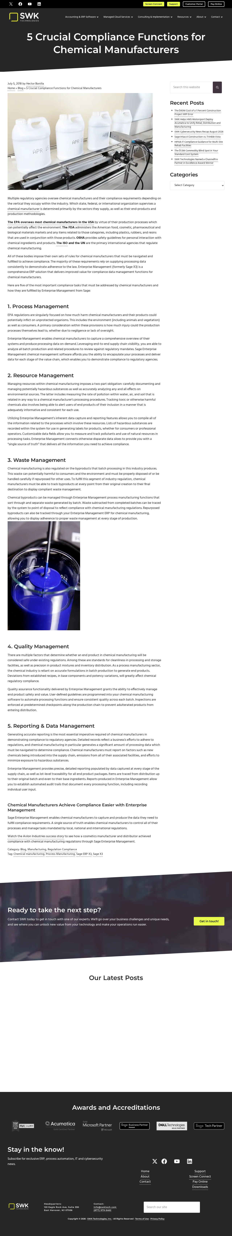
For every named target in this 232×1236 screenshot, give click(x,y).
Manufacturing (37, 849)
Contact (145, 1181)
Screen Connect (153, 4)
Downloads (200, 1187)
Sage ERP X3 (84, 854)
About (145, 1176)
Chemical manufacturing (29, 854)
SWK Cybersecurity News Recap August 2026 (199, 132)
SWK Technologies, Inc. (99, 1218)
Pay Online (216, 4)
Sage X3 (98, 854)
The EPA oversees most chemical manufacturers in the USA (51, 222)
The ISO (62, 243)
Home (11, 88)
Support (173, 4)
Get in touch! (209, 921)
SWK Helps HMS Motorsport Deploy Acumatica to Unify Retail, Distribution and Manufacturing (198, 123)
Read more (24, 1079)
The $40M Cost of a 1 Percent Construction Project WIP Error (198, 112)
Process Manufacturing (60, 854)
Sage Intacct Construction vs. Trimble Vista (198, 137)
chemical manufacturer (24, 209)
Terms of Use (142, 1218)
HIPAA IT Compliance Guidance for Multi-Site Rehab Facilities (199, 144)
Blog (20, 88)
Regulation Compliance (62, 849)
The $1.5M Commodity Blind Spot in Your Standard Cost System (196, 152)
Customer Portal (194, 4)
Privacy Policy (157, 1218)
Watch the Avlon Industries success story (36, 836)
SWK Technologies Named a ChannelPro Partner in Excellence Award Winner (196, 161)
